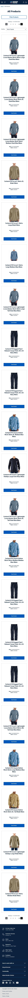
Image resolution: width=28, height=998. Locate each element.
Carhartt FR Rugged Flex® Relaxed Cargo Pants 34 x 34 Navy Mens (14, 602)
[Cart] (26, 2)
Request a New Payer (10, 946)
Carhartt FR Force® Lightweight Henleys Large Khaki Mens (14, 853)
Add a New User (9, 940)
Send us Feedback (9, 956)
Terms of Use (5, 993)
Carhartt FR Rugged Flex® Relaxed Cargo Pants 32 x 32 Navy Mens (14, 686)
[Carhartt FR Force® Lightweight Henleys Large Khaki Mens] (14, 841)
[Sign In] (23, 2)
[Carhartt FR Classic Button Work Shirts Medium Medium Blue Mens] (14, 548)
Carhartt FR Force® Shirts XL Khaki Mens (14, 182)
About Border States (8, 975)
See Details (14, 71)
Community (5, 971)
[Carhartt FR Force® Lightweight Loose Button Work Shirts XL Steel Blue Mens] (14, 87)
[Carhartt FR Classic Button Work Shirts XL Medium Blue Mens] (14, 422)
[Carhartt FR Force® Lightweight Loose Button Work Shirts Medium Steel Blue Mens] (14, 129)
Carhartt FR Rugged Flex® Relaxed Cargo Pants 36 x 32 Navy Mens (14, 392)
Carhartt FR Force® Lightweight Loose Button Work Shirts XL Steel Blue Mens (14, 99)
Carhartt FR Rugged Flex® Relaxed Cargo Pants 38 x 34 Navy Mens (14, 351)
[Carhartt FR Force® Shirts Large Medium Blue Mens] (14, 255)
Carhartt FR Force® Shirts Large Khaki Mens (14, 224)
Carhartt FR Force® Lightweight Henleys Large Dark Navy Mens (14, 475)
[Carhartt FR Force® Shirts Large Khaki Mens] (14, 213)
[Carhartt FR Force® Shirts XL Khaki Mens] (14, 171)
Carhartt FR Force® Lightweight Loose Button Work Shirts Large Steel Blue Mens (14, 57)
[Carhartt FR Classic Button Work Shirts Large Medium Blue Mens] (14, 758)
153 (19, 24)
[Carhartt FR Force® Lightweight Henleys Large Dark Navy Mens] (14, 464)
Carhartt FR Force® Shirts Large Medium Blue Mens (14, 266)
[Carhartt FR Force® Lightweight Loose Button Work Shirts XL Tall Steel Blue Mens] (14, 506)
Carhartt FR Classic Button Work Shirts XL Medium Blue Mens (14, 434)
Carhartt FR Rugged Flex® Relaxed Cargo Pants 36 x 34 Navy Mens (14, 644)
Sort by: (3, 29)
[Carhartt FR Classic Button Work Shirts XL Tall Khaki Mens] (14, 800)
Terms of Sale (5, 996)
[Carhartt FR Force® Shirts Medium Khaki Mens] (14, 883)
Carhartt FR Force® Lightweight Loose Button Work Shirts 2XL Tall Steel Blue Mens (14, 728)
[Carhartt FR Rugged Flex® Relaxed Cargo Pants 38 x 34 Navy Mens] (14, 339)
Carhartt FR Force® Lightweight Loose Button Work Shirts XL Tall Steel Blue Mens (14, 518)
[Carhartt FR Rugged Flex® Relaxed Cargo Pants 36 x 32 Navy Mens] (14, 380)
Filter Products (13, 17)
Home (2, 6)
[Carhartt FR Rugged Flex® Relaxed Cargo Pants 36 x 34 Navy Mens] (14, 632)
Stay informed (6, 967)
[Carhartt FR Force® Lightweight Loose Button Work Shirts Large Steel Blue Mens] (14, 45)
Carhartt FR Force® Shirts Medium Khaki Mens (14, 894)
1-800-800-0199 (9, 929)
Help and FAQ (8, 951)
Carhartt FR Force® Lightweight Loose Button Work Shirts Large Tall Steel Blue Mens (14, 309)
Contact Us (8, 935)
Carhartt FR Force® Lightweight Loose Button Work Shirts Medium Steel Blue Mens (14, 141)
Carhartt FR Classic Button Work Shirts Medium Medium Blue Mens (14, 560)
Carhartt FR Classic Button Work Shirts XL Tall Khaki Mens (14, 811)
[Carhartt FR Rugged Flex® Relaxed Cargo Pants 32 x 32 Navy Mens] (14, 674)
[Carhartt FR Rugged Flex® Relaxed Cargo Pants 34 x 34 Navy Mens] (14, 590)
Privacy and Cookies (7, 991)
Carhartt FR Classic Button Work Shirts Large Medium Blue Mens (14, 770)
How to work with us (8, 963)
